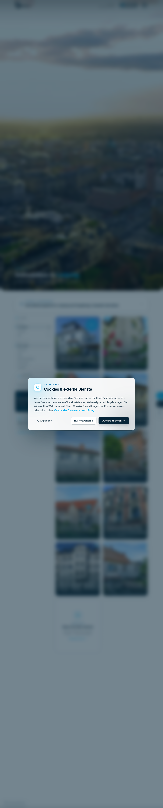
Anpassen (46, 420)
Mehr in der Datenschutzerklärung (74, 410)
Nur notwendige (83, 420)
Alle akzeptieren (112, 420)
